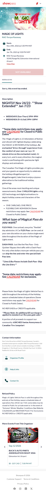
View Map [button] (11, 64)
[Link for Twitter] (31, 488)
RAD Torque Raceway (11, 37)
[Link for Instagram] (20, 488)
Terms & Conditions (31, 479)
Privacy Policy (23, 484)
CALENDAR (13, 131)
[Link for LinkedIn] (26, 488)
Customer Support (14, 479)
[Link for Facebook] (14, 488)
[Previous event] (4, 446)
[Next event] (41, 446)
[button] (7, 81)
